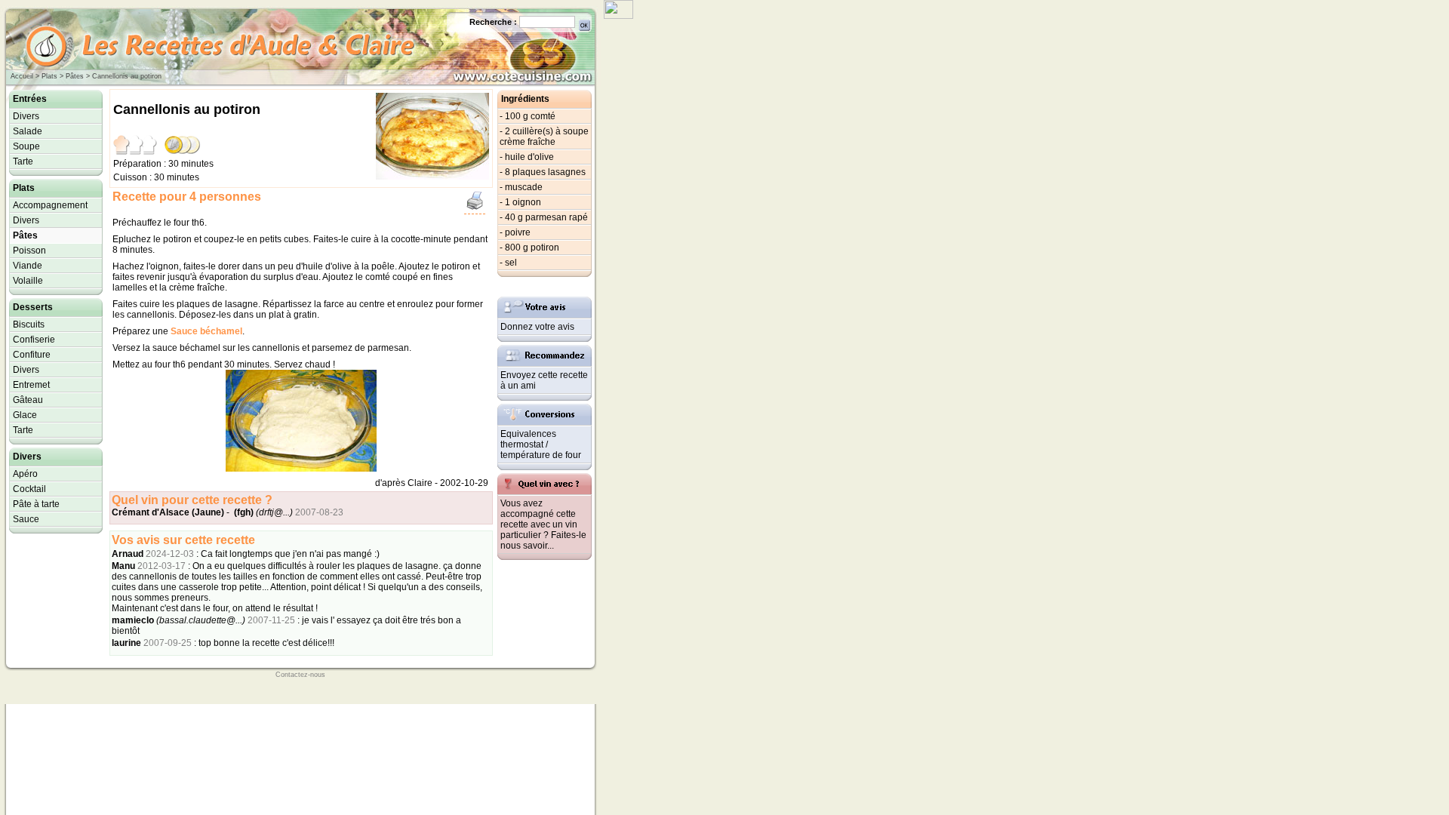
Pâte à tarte (36, 504)
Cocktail (29, 489)
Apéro (25, 474)
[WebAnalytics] (618, 14)
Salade (27, 131)
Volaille (28, 280)
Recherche (490, 21)
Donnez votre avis (537, 326)
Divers (26, 116)
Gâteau (28, 400)
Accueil (22, 76)
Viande (27, 265)
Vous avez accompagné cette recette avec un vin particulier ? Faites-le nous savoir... (543, 524)
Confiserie (34, 339)
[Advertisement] (649, 245)
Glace (25, 415)
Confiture (32, 354)
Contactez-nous (300, 674)
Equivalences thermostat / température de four (540, 444)
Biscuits (29, 324)
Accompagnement (50, 205)
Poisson (29, 250)
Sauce (26, 519)
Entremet (31, 385)
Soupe (26, 146)
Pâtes (75, 76)
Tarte (23, 161)
